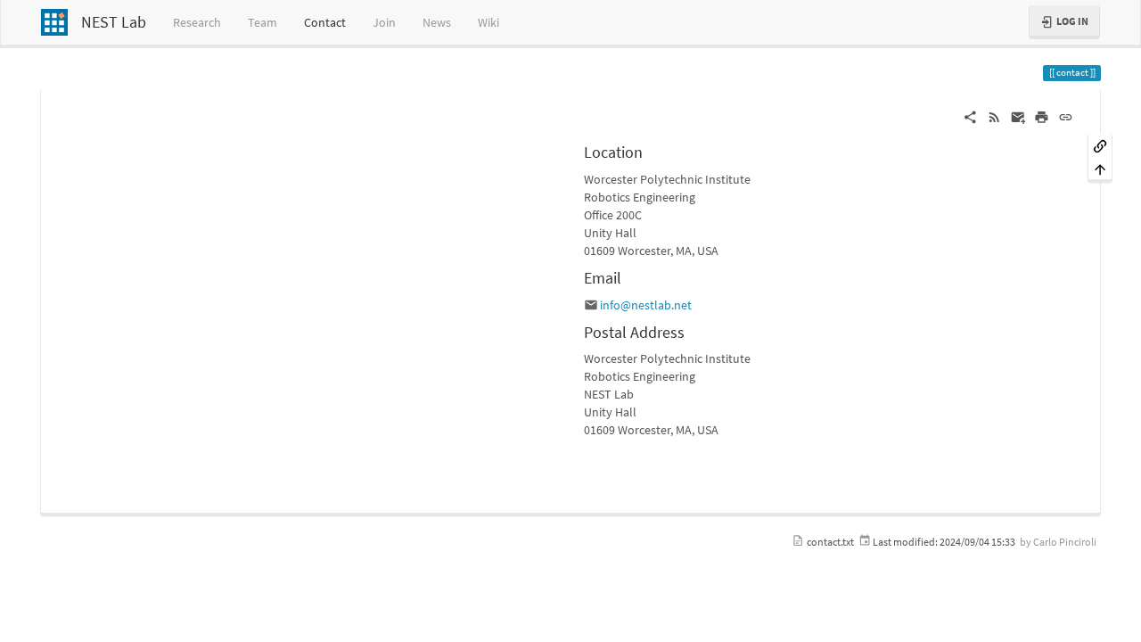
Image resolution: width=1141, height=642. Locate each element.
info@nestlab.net (646, 305)
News (437, 22)
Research (197, 22)
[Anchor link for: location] (651, 151)
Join (384, 22)
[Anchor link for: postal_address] (693, 331)
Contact (325, 22)
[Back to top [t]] (1100, 169)
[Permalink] (1065, 116)
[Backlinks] (1100, 145)
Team (262, 22)
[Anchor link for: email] (629, 276)
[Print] (1041, 116)
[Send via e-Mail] (1018, 116)
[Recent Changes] (994, 116)
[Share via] (970, 116)
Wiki (488, 22)
